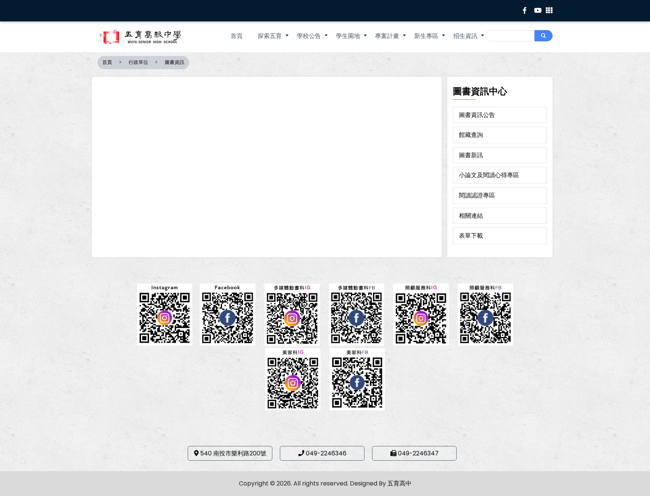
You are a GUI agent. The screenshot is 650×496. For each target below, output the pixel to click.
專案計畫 (391, 40)
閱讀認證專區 (477, 195)
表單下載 (471, 235)
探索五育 (273, 40)
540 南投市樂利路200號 (233, 453)
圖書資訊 (174, 62)
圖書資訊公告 (477, 115)
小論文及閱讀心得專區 (489, 175)
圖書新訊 (471, 155)
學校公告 (312, 40)
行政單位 (138, 62)
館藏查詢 (471, 134)
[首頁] (150, 37)
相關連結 (471, 215)
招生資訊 (469, 40)
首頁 (237, 36)
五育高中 (399, 483)
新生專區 (430, 40)
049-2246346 (326, 453)
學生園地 (352, 40)
